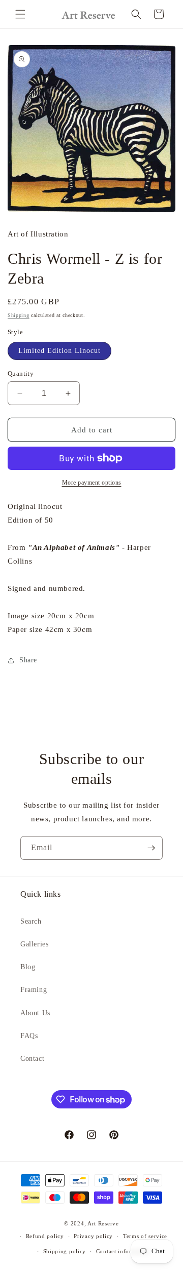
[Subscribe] (151, 848)
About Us (35, 1013)
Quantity (21, 373)
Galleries (34, 944)
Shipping (18, 315)
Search (31, 921)
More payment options (91, 482)
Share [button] (28, 660)
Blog (27, 967)
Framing (33, 989)
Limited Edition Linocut (59, 350)
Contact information (123, 1251)
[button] (20, 14)
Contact (32, 1058)
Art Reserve (103, 1223)
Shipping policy (64, 1251)
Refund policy (45, 1236)
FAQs (29, 1036)
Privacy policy (93, 1236)
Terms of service (145, 1236)
